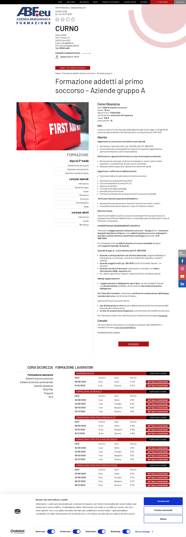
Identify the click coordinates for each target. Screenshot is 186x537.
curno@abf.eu (67, 43)
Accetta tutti (163, 501)
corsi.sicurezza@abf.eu (125, 327)
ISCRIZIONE (133, 344)
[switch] (76, 531)
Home (58, 73)
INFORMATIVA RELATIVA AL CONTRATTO (108, 332)
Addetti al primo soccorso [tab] (39, 378)
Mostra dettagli (142, 531)
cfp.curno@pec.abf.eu (69, 45)
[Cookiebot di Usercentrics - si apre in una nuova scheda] (18, 532)
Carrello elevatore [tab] (43, 385)
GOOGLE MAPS (69, 56)
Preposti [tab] (48, 393)
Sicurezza (163, 315)
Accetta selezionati (163, 510)
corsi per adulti (80, 212)
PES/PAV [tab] (48, 389)
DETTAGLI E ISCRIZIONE (158, 382)
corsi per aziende (79, 179)
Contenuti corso (158, 373)
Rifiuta (163, 519)
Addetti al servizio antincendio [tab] (36, 382)
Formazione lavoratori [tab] (40, 374)
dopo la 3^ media (79, 160)
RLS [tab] (51, 396)
